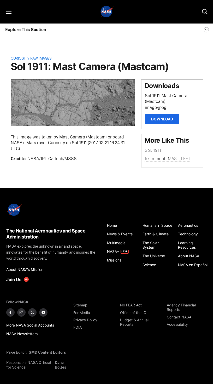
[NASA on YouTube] (43, 312)
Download (162, 119)
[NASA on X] (32, 312)
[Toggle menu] (8, 11)
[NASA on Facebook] (10, 312)
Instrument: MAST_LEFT (168, 158)
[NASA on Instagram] (21, 312)
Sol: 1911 (153, 150)
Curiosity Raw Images (31, 58)
